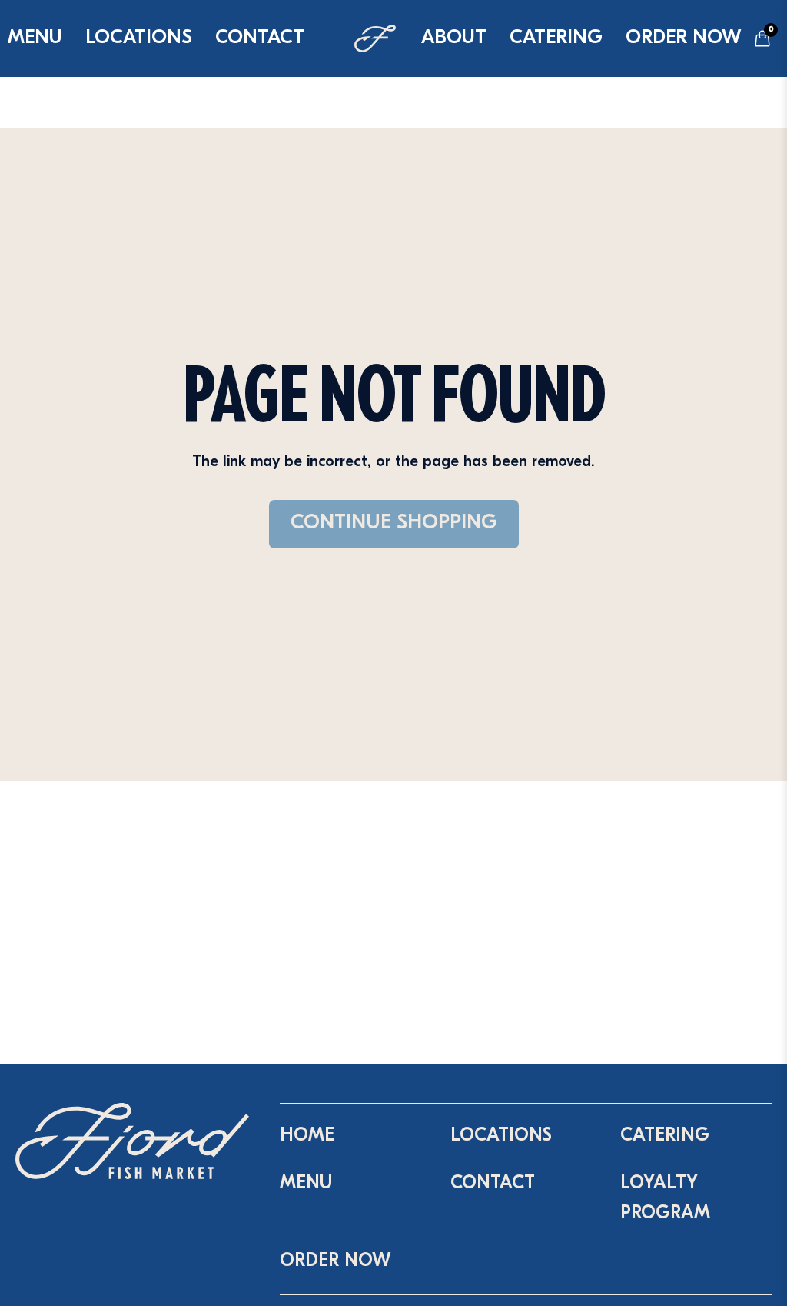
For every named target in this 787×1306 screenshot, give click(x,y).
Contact (259, 38)
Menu (306, 1183)
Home (307, 1136)
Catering (556, 38)
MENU (35, 38)
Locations (138, 38)
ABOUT (453, 38)
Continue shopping (394, 523)
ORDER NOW (684, 38)
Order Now (335, 1261)
